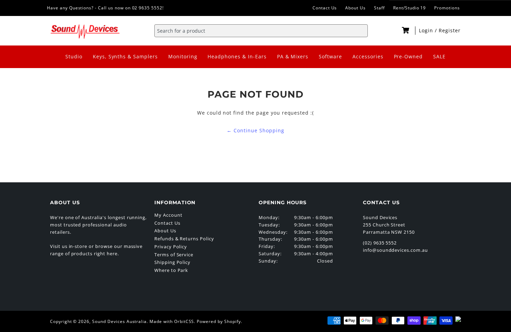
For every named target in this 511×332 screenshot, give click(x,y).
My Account (168, 215)
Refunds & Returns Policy (184, 238)
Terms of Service (173, 254)
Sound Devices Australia (119, 321)
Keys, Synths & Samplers (125, 56)
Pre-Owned (408, 56)
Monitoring (182, 56)
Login (427, 30)
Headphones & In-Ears (237, 56)
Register (450, 30)
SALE (439, 56)
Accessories (367, 56)
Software (330, 56)
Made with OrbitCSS (171, 321)
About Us (355, 8)
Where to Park (171, 270)
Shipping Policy (172, 262)
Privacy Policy (170, 246)
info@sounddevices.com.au (395, 250)
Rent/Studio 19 (409, 8)
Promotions (447, 8)
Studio (73, 56)
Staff (379, 8)
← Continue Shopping (255, 130)
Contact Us (325, 8)
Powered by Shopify (219, 321)
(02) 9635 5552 (380, 243)
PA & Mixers (293, 56)
